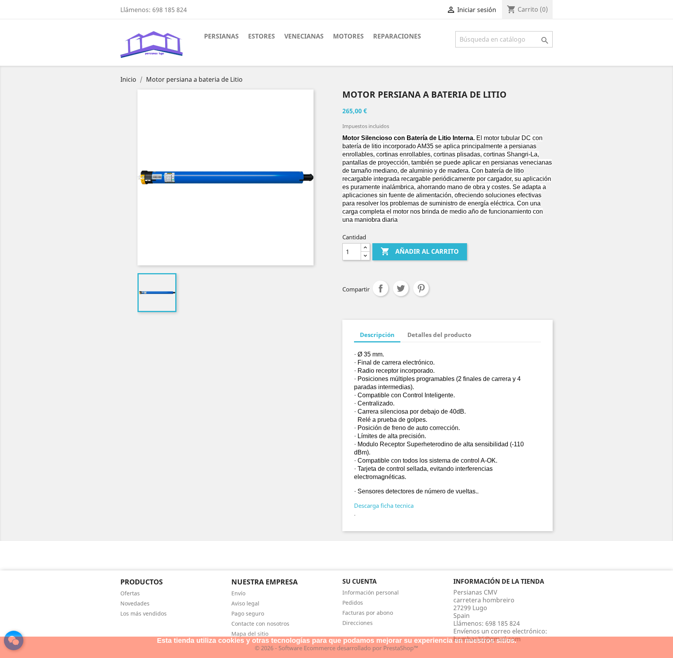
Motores (348, 36)
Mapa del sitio (249, 633)
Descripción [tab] (377, 335)
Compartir (380, 288)
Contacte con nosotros (260, 623)
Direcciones (357, 622)
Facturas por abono (367, 612)
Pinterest (421, 288)
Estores (261, 36)
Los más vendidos (143, 613)
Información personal (370, 592)
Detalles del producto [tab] (439, 335)
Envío (238, 593)
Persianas (221, 36)
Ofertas (130, 593)
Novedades (135, 603)
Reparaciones (397, 36)
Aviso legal (245, 603)
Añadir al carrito (420, 251)
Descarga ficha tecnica (384, 505)
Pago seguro (247, 613)
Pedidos (352, 602)
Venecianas (304, 36)
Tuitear (401, 288)
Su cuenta (359, 581)
